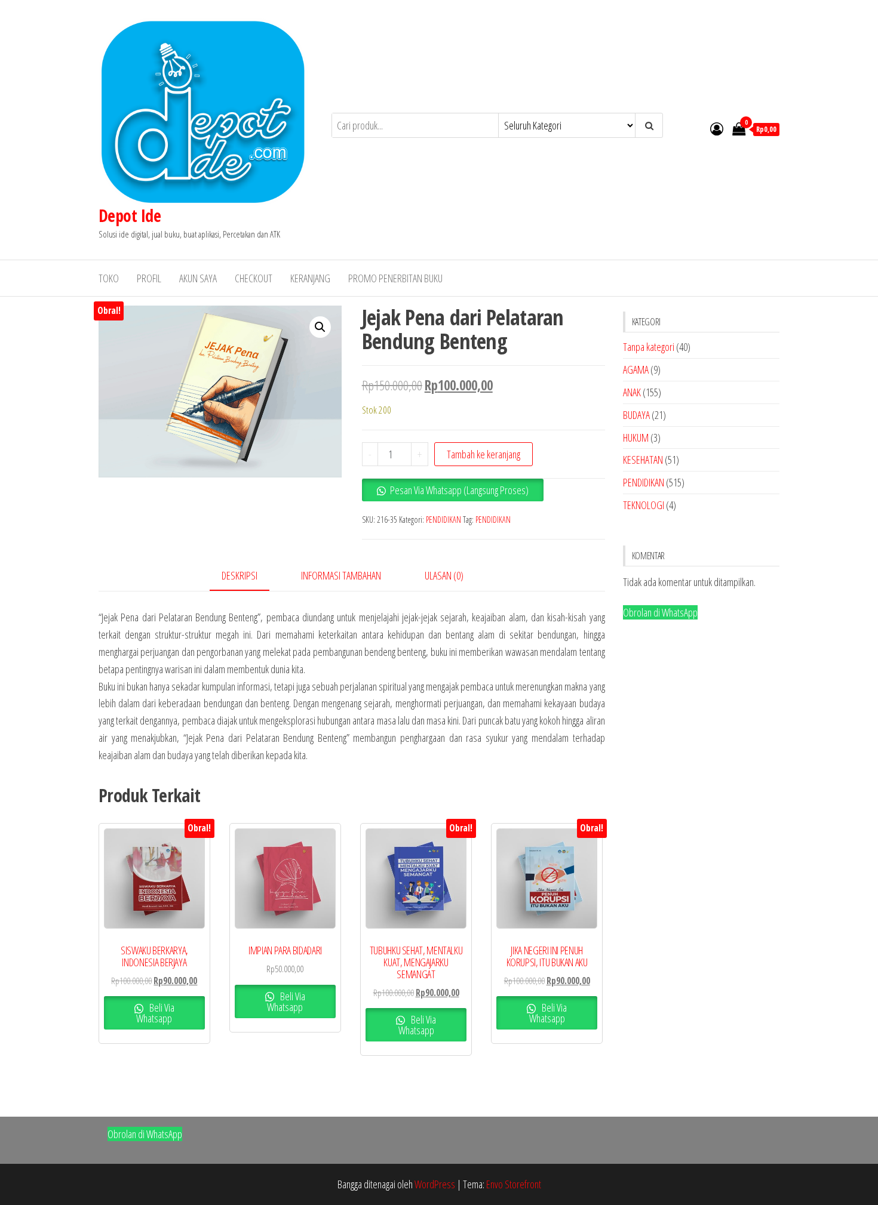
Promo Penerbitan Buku (395, 278)
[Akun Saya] (716, 128)
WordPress (435, 1184)
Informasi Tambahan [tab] (341, 575)
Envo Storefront (513, 1184)
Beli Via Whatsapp (155, 1012)
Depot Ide (130, 215)
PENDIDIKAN (443, 519)
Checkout (253, 278)
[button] (320, 327)
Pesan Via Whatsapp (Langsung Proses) (459, 490)
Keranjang (310, 278)
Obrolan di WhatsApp (660, 612)
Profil (149, 278)
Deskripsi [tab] (239, 575)
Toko (109, 278)
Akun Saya (198, 278)
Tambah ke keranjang (483, 454)
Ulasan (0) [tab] (444, 575)
